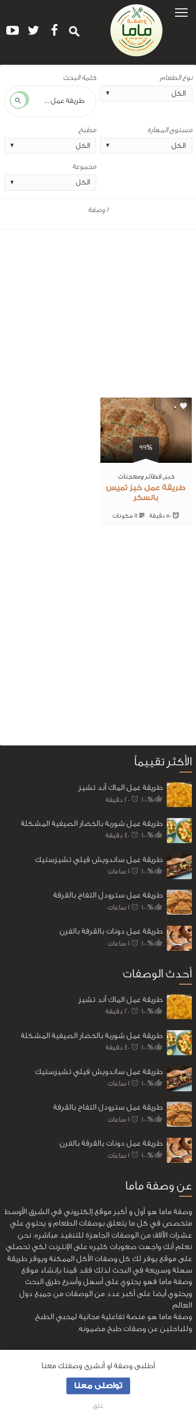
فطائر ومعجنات (139, 476)
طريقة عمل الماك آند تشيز (120, 787)
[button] (181, 12)
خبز (169, 476)
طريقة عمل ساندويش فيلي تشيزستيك (99, 859)
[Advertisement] (98, 316)
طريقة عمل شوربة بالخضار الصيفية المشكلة (92, 823)
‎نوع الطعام (176, 78)
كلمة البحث (79, 78)
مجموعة (84, 166)
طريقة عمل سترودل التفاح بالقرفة (108, 895)
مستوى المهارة (169, 130)
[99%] (146, 456)
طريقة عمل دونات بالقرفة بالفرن (111, 931)
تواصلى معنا (98, 1385)
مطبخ (87, 130)
